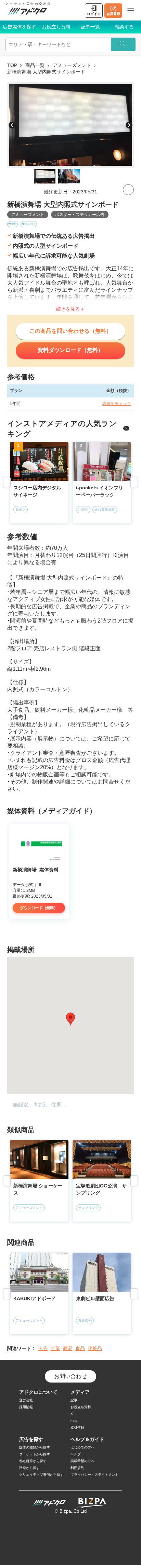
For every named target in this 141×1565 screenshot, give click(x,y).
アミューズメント (72, 65)
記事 (73, 1400)
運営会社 (26, 1400)
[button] (70, 1018)
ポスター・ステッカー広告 (79, 214)
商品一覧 (34, 65)
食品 (80, 1348)
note (74, 1421)
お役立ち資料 (56, 26)
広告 (43, 1348)
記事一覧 (90, 26)
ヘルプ (75, 1454)
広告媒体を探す (19, 26)
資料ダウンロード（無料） (70, 350)
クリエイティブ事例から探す (41, 1474)
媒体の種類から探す (34, 1447)
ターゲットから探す (34, 1454)
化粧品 (95, 1348)
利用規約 (77, 1468)
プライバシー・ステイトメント (94, 1474)
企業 (55, 1348)
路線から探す (29, 1468)
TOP (12, 65)
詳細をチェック (116, 403)
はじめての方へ (82, 1447)
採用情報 (26, 1407)
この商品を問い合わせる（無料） (70, 331)
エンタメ (30, 224)
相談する (124, 26)
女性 (14, 224)
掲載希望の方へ (82, 1461)
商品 (68, 1348)
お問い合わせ (70, 1376)
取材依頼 (77, 1427)
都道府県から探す (33, 1461)
